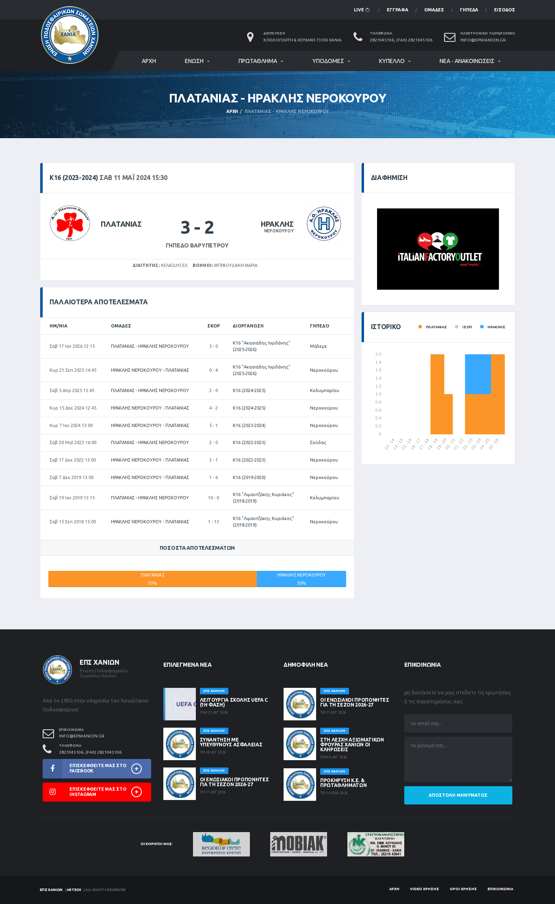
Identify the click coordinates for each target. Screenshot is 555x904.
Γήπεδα (469, 9)
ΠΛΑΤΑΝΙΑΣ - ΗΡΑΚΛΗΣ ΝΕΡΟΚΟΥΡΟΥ (150, 346)
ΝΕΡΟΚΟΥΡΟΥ (279, 231)
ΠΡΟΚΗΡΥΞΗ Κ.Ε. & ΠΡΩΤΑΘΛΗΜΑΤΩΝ (343, 783)
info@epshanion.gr (483, 40)
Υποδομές (328, 61)
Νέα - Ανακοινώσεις (467, 61)
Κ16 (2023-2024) (249, 425)
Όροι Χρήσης (463, 889)
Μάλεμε (318, 346)
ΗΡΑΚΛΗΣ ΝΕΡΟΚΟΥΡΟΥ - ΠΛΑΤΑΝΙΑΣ (150, 370)
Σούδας (318, 442)
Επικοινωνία (500, 889)
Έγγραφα (397, 9)
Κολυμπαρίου (324, 390)
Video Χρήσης (424, 889)
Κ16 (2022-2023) (249, 442)
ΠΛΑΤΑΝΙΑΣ (121, 224)
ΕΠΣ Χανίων (51, 890)
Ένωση (194, 61)
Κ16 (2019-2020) (249, 477)
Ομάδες (434, 9)
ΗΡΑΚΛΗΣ (277, 224)
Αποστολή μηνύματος (458, 795)
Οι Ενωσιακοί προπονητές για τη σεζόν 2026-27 (234, 782)
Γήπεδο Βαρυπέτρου (197, 245)
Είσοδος (504, 9)
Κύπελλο (392, 61)
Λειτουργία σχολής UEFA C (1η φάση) (234, 702)
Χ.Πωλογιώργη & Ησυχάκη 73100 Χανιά (302, 40)
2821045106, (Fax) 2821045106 (401, 40)
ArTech (74, 890)
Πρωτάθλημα (257, 61)
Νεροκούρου (324, 370)
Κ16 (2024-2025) (249, 390)
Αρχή (149, 61)
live (359, 9)
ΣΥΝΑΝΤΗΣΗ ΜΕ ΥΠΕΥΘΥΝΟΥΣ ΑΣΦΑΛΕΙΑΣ (231, 742)
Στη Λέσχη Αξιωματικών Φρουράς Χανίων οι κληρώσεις (352, 744)
